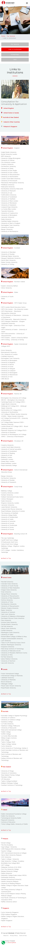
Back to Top (7, 558)
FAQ (15, 59)
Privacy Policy (14, 936)
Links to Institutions (15, 49)
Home (3, 36)
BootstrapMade (12, 943)
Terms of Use (23, 936)
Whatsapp (3, 943)
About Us (5, 936)
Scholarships (15, 54)
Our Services (11, 36)
